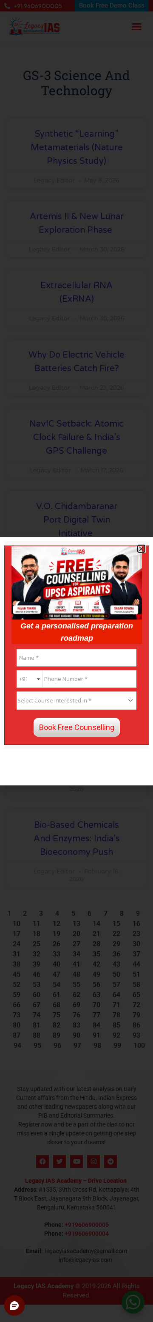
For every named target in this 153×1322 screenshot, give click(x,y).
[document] (76, 661)
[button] (141, 548)
